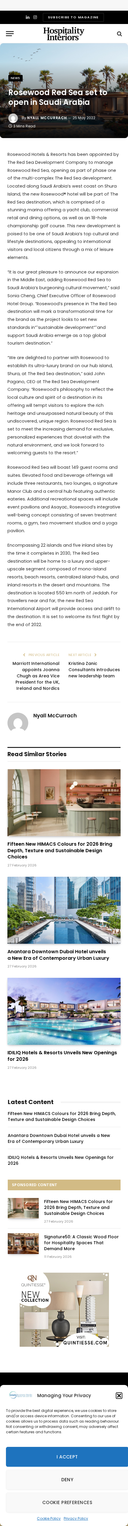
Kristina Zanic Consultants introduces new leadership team (94, 669)
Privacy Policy (76, 1518)
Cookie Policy (49, 1518)
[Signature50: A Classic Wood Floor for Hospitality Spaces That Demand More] (23, 1243)
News (15, 78)
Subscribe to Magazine (73, 17)
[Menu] (10, 33)
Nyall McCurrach (47, 117)
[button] (119, 1396)
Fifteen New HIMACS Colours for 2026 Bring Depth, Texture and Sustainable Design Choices (59, 850)
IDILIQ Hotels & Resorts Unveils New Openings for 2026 (62, 1056)
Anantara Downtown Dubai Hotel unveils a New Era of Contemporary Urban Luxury (58, 955)
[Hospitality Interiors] (64, 33)
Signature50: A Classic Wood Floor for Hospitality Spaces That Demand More (81, 1243)
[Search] (119, 33)
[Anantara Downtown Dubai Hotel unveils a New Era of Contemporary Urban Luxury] (64, 910)
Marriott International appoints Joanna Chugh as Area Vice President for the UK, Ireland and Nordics (36, 675)
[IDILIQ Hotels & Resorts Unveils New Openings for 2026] (64, 1011)
